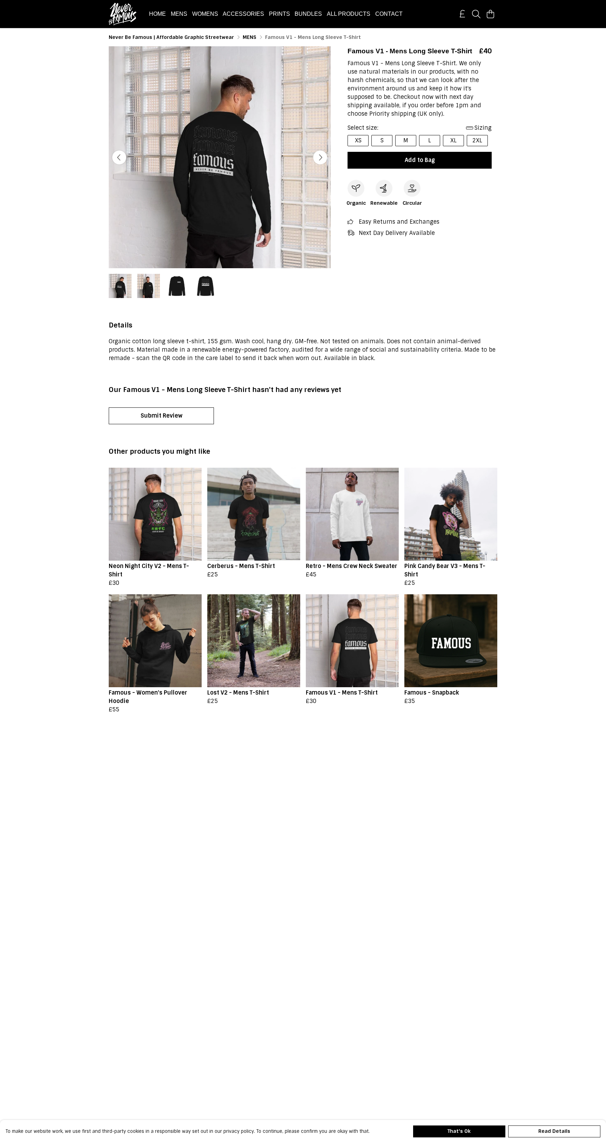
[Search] (476, 14)
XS (358, 140)
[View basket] (490, 14)
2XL (477, 140)
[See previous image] (119, 157)
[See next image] (320, 157)
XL (453, 140)
